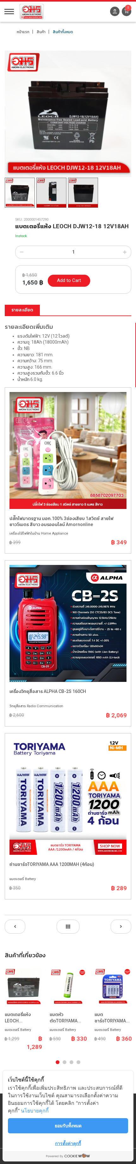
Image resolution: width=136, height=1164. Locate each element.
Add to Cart (69, 280)
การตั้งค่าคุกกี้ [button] (68, 1143)
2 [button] (64, 1062)
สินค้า (41, 32)
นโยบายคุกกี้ (35, 1110)
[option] (68, 114)
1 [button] (57, 1062)
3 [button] (71, 1062)
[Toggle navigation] (9, 11)
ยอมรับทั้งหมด (68, 1125)
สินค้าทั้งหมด (63, 32)
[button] (126, 11)
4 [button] (78, 1062)
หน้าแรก (23, 32)
